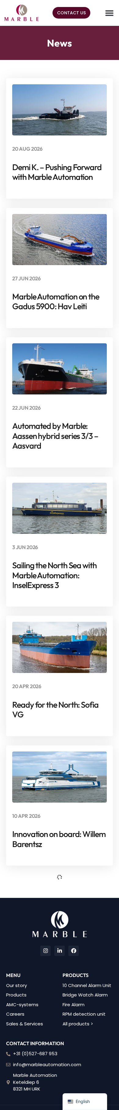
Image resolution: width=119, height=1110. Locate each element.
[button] (109, 12)
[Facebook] (73, 951)
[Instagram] (45, 951)
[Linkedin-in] (59, 951)
